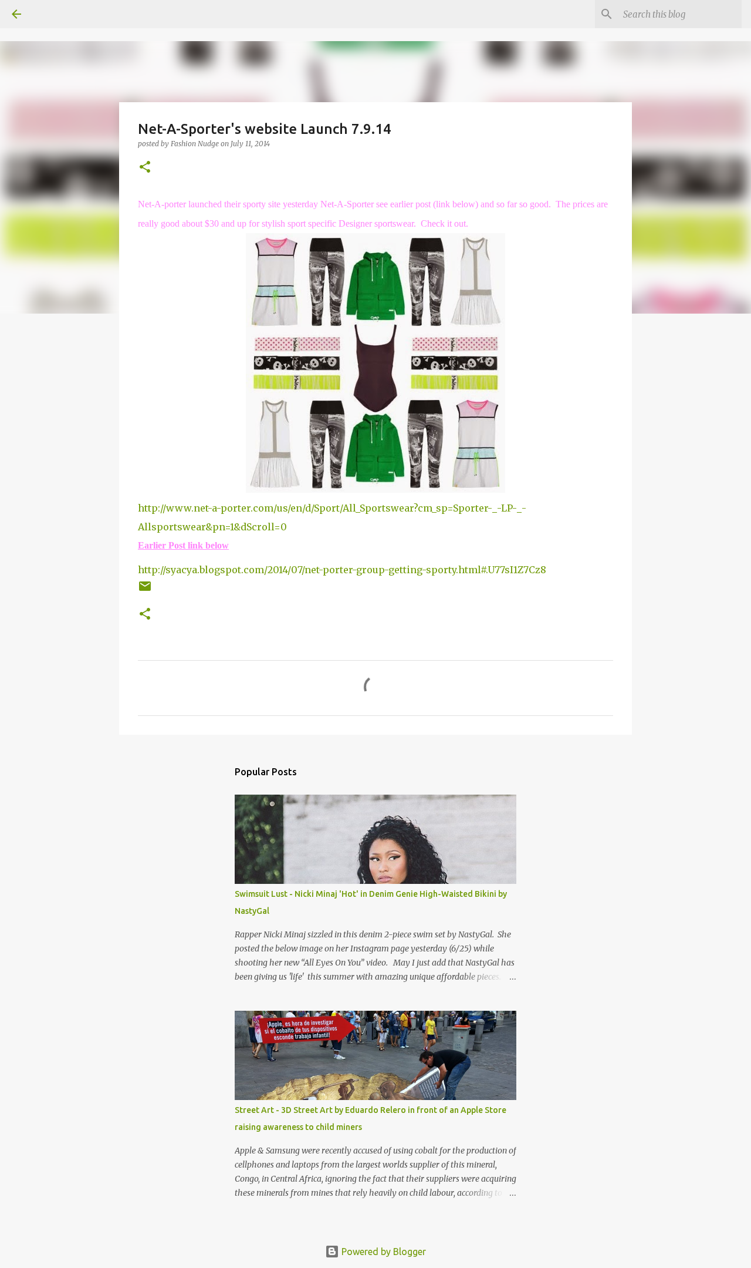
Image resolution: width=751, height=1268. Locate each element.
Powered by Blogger (382, 1251)
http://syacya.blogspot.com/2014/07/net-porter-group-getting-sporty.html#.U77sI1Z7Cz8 (342, 570)
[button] (145, 168)
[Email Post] (145, 590)
